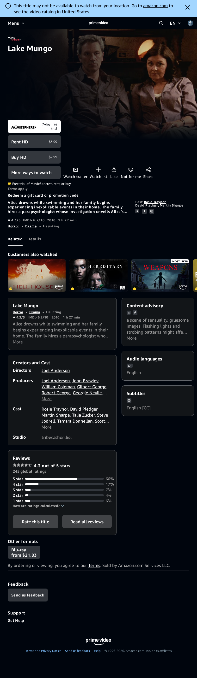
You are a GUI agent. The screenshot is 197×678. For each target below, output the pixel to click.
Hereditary (98, 275)
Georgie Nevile (87, 392)
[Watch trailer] (75, 169)
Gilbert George (91, 386)
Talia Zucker (83, 415)
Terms (94, 565)
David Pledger (146, 205)
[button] (38, 505)
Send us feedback (77, 651)
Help (97, 651)
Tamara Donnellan (75, 421)
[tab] (15, 239)
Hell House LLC (37, 275)
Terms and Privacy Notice (43, 651)
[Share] (148, 169)
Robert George (56, 392)
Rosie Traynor (155, 202)
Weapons (160, 275)
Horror (13, 226)
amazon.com (155, 5)
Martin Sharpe (171, 205)
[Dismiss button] (187, 7)
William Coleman (58, 386)
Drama (31, 226)
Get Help (16, 620)
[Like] (114, 169)
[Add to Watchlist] (98, 169)
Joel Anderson (56, 370)
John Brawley (85, 380)
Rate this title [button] (35, 521)
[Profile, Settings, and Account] (190, 23)
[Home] (98, 23)
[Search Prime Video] (161, 23)
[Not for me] (130, 169)
